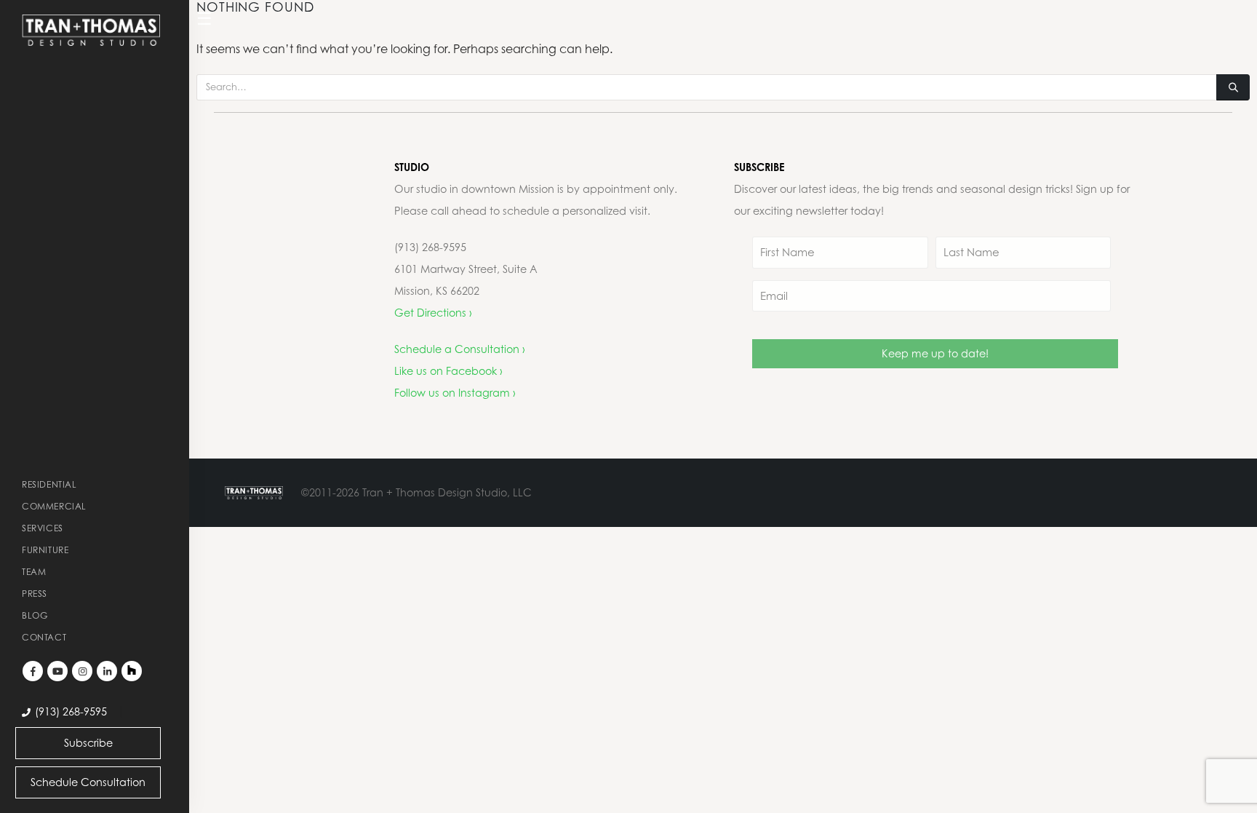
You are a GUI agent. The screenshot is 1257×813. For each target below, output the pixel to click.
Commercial (54, 506)
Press (34, 593)
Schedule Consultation (88, 782)
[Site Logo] (91, 30)
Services (42, 528)
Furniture (45, 549)
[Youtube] (57, 671)
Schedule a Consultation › (459, 349)
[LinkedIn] (107, 671)
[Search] (1233, 87)
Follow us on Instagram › (455, 392)
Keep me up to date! (935, 353)
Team (34, 571)
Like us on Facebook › (448, 371)
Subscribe (88, 743)
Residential (49, 484)
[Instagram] (82, 671)
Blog (34, 615)
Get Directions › (433, 312)
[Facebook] (33, 671)
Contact (44, 637)
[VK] (131, 671)
